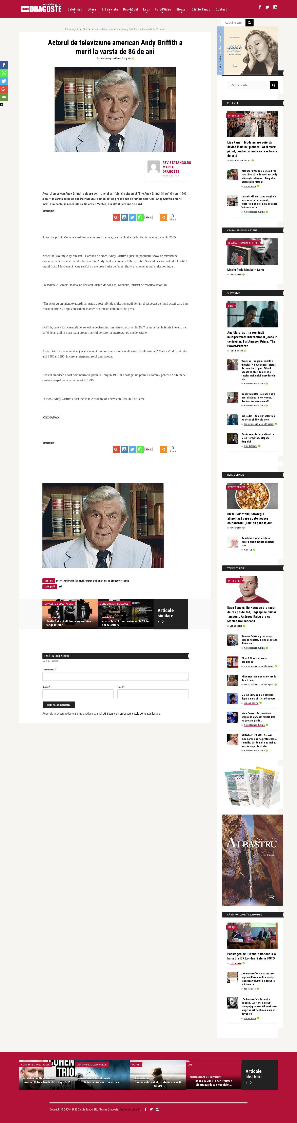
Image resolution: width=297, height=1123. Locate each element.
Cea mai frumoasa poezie (243, 242)
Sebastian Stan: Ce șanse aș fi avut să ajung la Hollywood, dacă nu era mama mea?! (258, 397)
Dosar (136, 1064)
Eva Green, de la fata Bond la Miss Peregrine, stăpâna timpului (257, 438)
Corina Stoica (236, 626)
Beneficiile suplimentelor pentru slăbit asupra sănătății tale (258, 542)
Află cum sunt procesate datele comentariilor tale (131, 713)
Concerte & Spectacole (58, 603)
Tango (125, 580)
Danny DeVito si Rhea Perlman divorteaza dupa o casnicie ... (213, 1082)
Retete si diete (236, 487)
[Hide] (1, 104)
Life (190, 1064)
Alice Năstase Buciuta (240, 160)
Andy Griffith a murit (74, 580)
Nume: (46, 687)
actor (59, 580)
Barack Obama (94, 580)
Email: (121, 687)
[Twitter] (132, 217)
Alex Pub (248, 549)
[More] (163, 217)
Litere (92, 9)
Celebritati (74, 9)
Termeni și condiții (130, 1109)
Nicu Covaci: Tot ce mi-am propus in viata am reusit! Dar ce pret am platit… (258, 717)
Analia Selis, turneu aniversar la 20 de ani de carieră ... (125, 623)
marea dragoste (112, 580)
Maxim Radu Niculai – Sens (245, 270)
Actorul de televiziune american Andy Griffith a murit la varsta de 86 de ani (128, 29)
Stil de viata (109, 9)
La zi (146, 9)
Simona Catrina (251, 703)
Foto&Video (163, 9)
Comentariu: (49, 669)
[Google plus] (116, 217)
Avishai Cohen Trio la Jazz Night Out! (47, 1082)
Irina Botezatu (250, 446)
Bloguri (181, 9)
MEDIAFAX (51, 417)
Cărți (231, 927)
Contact (221, 9)
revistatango (52, 617)
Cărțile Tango (201, 9)
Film (230, 305)
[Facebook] (4, 65)
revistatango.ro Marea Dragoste (115, 58)
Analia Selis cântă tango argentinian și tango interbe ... (70, 623)
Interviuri (234, 115)
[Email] (4, 97)
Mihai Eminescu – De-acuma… (102, 1082)
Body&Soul (130, 9)
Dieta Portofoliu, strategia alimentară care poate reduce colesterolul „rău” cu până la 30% (250, 518)
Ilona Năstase (236, 350)
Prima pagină (71, 29)
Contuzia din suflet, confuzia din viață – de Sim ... (158, 1084)
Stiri (85, 29)
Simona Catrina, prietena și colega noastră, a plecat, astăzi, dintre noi (259, 640)
